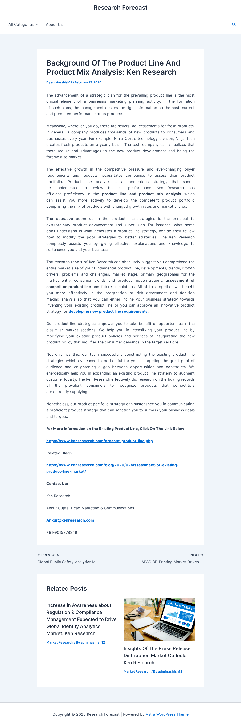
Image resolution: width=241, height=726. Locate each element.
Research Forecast (120, 7)
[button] (234, 24)
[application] (36, 24)
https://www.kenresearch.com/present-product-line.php (99, 440)
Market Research (59, 642)
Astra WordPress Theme (167, 714)
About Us (54, 24)
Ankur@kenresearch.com (70, 520)
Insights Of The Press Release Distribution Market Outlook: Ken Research (157, 655)
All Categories (21, 24)
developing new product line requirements (108, 311)
